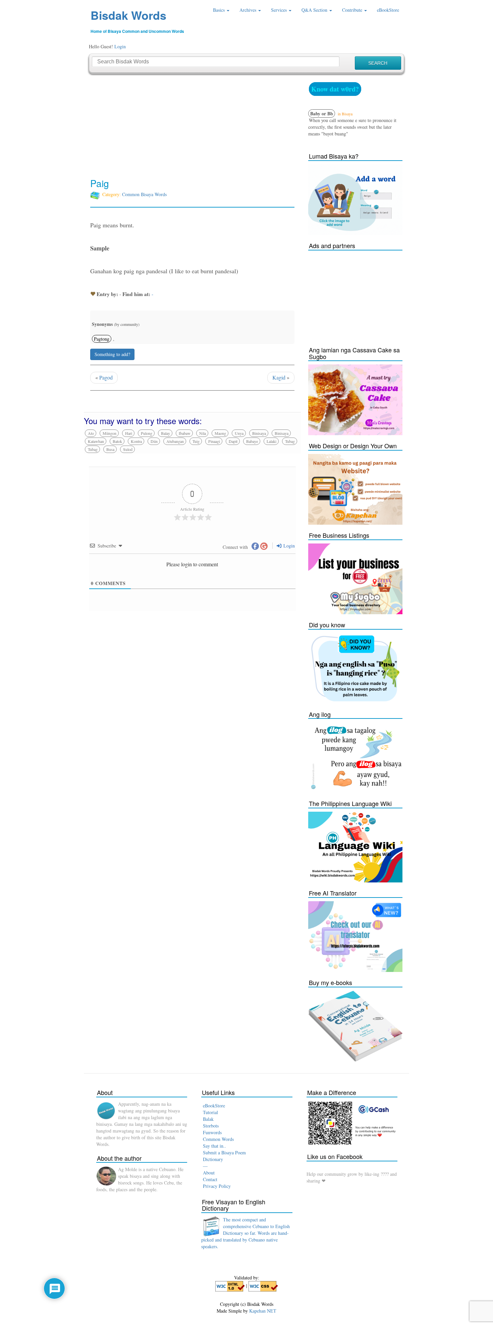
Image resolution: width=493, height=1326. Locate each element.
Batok (117, 441)
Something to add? (112, 354)
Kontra (136, 441)
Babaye (252, 441)
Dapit (233, 441)
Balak (208, 1119)
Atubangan (175, 441)
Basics (219, 10)
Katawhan (96, 441)
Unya (239, 433)
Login (120, 46)
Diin (154, 441)
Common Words (218, 1139)
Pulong (146, 433)
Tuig (196, 441)
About (209, 1172)
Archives (248, 10)
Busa (110, 449)
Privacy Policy (217, 1186)
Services (279, 10)
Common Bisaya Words (144, 194)
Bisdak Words (128, 15)
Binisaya (259, 433)
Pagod (106, 377)
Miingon (109, 433)
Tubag (290, 441)
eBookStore (388, 10)
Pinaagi (214, 441)
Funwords (212, 1132)
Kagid (278, 377)
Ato (91, 433)
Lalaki (271, 441)
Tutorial (210, 1112)
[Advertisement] (192, 126)
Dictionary (213, 1159)
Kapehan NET (262, 1311)
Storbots (211, 1125)
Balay (165, 433)
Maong (220, 433)
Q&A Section (315, 10)
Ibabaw (184, 433)
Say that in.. (214, 1146)
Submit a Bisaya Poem (224, 1152)
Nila (202, 433)
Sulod (127, 449)
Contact (210, 1179)
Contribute (353, 10)
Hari (128, 433)
